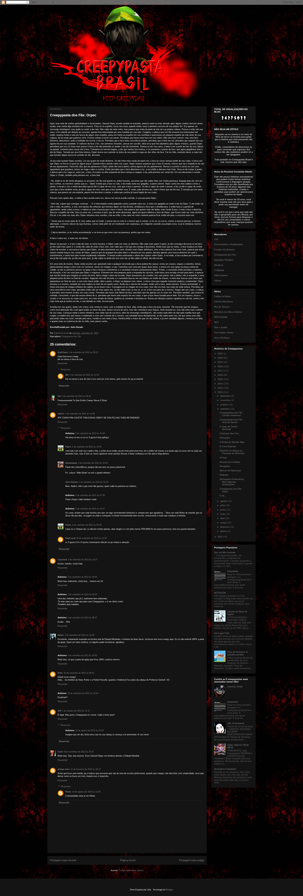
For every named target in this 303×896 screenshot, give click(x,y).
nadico (61, 413)
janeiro (224, 531)
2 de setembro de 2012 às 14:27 (82, 559)
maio (223, 514)
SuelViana (63, 352)
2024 (220, 353)
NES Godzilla (220, 317)
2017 (220, 370)
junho (223, 509)
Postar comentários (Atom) (131, 870)
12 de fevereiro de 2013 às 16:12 (86, 769)
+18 (216, 239)
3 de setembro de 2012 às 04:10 (82, 594)
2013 (220, 388)
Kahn (60, 673)
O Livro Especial (228, 446)
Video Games (221, 275)
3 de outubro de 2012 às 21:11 (76, 711)
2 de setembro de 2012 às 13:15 (84, 375)
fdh (66, 375)
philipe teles (64, 769)
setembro (225, 409)
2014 (220, 383)
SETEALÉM (220, 593)
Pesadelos (225, 466)
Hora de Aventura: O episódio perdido (237, 653)
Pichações (225, 437)
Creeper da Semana (224, 249)
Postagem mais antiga (191, 860)
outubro (224, 404)
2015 (220, 379)
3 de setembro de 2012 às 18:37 (90, 508)
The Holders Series (223, 332)
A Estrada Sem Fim (229, 433)
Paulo (68, 447)
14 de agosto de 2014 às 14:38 (86, 792)
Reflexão (224, 475)
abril (222, 518)
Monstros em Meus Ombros (228, 312)
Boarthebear (71, 463)
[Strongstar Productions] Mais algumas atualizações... (232, 482)
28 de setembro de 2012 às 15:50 (91, 538)
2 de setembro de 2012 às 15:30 (90, 433)
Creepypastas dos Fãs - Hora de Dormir (232, 420)
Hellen (61, 635)
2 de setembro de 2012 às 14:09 (80, 413)
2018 (220, 366)
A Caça (223, 457)
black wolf (70, 538)
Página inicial (127, 860)
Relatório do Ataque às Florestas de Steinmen (232, 452)
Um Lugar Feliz (221, 633)
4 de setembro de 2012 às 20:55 (82, 655)
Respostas (66, 369)
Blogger (169, 889)
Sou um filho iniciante (224, 552)
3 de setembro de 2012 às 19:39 (79, 635)
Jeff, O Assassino (235, 723)
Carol (60, 752)
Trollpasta (219, 270)
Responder (62, 363)
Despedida (232, 571)
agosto (224, 501)
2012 (220, 392)
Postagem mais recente (63, 860)
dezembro (225, 396)
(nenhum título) (235, 686)
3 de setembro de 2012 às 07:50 (90, 495)
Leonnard (62, 559)
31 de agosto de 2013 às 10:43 (89, 730)
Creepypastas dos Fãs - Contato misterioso (232, 414)
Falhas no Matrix (222, 296)
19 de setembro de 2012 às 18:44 (83, 693)
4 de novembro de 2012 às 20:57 (79, 752)
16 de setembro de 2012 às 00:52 (79, 673)
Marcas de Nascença (230, 470)
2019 (220, 362)
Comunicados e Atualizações (228, 244)
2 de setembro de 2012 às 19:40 (86, 447)
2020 (220, 358)
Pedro (68, 792)
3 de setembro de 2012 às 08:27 (82, 617)
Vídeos (217, 280)
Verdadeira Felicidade (225, 769)
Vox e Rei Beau (221, 337)
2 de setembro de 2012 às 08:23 (83, 352)
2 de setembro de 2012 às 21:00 (93, 463)
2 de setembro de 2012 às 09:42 (76, 396)
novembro (225, 400)
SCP (216, 322)
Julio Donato (71, 482)
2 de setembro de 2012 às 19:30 (82, 577)
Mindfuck (218, 265)
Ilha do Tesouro (222, 306)
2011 (220, 536)
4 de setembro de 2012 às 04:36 (86, 525)
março (223, 522)
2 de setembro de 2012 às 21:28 (93, 482)
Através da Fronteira (230, 462)
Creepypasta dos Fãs (71, 336)
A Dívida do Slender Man (232, 442)
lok (59, 396)
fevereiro (225, 527)
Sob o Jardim (220, 327)
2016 (220, 375)
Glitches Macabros (223, 301)
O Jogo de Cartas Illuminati (228, 427)
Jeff (59, 711)
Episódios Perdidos (223, 260)
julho (223, 505)
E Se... (223, 495)
